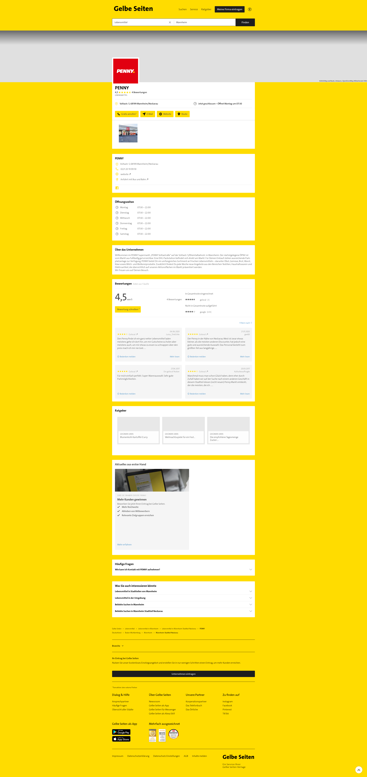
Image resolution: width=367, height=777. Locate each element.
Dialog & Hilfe (120, 695)
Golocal (132, 334)
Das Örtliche (192, 709)
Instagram (228, 701)
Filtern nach (245, 323)
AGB (186, 756)
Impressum (117, 756)
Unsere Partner (195, 695)
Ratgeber (206, 9)
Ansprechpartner (120, 701)
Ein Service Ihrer (234, 765)
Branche (116, 645)
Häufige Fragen (119, 705)
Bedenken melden (127, 356)
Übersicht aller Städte (122, 709)
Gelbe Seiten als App (159, 705)
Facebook (227, 705)
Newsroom (154, 701)
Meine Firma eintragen (229, 9)
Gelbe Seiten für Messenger (162, 709)
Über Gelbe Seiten (160, 695)
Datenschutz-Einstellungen (166, 756)
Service (194, 9)
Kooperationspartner (196, 701)
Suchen (183, 9)
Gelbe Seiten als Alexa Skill (162, 713)
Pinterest (227, 709)
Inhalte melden (199, 756)
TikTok (226, 713)
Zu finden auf (231, 695)
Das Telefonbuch (194, 705)
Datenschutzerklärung (138, 756)
